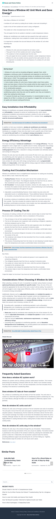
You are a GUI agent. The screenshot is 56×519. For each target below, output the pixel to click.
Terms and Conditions (33, 511)
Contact (17, 511)
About (12, 511)
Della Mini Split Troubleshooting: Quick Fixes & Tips (12, 460)
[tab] (26, 473)
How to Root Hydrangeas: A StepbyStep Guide (16, 502)
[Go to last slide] (4, 464)
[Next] (51, 464)
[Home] (2, 6)
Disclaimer (42, 511)
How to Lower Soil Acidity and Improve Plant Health (17, 497)
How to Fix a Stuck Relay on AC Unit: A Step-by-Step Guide (41, 460)
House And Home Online (33, 514)
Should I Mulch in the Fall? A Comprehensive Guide (17, 489)
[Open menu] (52, 3)
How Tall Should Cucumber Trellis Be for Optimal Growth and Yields (22, 500)
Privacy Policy (23, 511)
